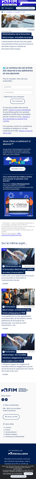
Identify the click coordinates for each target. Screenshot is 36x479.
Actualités (9, 12)
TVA (23, 12)
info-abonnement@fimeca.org (11, 234)
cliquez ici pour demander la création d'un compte (16, 119)
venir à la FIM (12, 417)
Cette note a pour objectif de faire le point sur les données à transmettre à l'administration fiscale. (18, 273)
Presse (7, 430)
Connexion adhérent (26, 8)
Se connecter (17, 101)
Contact (8, 427)
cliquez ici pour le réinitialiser (19, 110)
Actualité (5, 283)
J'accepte (28, 473)
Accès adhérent (11, 432)
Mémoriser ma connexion (14, 97)
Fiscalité (17, 12)
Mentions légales (11, 434)
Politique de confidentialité (14, 436)
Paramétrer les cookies (18, 476)
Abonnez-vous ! (18, 169)
